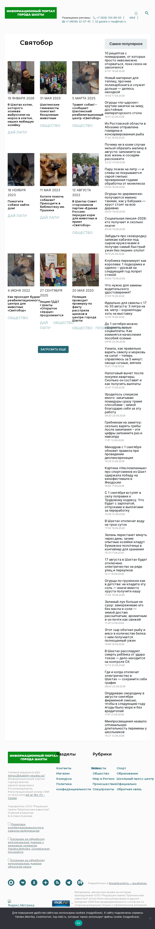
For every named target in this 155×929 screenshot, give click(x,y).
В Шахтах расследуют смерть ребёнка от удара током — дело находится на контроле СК (125, 656)
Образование (127, 773)
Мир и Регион (103, 779)
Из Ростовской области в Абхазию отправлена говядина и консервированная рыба (125, 129)
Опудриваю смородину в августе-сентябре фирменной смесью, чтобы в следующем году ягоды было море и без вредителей (125, 702)
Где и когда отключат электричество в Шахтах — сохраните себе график (126, 677)
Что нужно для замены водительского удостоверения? (123, 289)
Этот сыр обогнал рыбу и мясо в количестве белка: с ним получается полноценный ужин (125, 635)
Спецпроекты (103, 789)
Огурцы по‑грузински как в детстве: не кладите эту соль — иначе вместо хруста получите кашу (125, 586)
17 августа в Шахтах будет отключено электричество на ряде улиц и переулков (126, 565)
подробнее (94, 912)
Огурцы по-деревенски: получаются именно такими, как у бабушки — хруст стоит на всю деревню (125, 201)
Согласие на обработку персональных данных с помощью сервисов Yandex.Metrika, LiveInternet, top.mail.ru (29, 845)
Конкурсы (64, 779)
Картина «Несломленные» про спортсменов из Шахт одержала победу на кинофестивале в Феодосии (126, 475)
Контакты (63, 768)
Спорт (121, 768)
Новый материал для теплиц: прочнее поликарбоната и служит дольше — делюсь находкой (125, 85)
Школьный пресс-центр (135, 779)
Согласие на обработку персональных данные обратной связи (26, 863)
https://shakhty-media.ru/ (26, 775)
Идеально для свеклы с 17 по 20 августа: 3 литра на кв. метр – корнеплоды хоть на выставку (126, 308)
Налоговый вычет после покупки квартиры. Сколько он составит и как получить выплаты (124, 378)
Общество (50, 126)
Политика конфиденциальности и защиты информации (26, 827)
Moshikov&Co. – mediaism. (128, 883)
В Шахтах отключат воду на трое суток (125, 522)
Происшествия (105, 784)
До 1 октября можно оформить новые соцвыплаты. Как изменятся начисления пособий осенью (123, 331)
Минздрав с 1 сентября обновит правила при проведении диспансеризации (123, 452)
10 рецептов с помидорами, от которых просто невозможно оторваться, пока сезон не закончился (126, 60)
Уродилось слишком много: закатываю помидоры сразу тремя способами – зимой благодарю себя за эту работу (123, 403)
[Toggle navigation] (136, 13)
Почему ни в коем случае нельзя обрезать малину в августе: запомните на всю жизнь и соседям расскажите (126, 152)
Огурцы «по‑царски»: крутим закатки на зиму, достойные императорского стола (124, 108)
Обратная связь (129, 789)
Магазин (63, 773)
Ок (78, 923)
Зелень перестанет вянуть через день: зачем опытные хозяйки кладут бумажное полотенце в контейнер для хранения (126, 542)
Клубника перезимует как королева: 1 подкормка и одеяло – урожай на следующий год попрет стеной (125, 268)
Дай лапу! (17, 132)
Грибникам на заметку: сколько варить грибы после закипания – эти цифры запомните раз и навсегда (123, 429)
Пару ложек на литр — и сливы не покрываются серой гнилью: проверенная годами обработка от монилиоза (125, 176)
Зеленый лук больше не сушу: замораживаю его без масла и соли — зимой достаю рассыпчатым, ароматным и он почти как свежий (126, 610)
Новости (99, 768)
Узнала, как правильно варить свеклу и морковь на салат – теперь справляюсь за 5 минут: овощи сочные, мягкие (125, 356)
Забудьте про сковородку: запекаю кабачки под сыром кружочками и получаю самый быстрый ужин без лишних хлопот (126, 243)
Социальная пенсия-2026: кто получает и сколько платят (126, 222)
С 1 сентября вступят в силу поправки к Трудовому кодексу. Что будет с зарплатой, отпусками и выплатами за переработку (124, 501)
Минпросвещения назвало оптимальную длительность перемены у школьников (126, 727)
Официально (127, 784)
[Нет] (150, 918)
